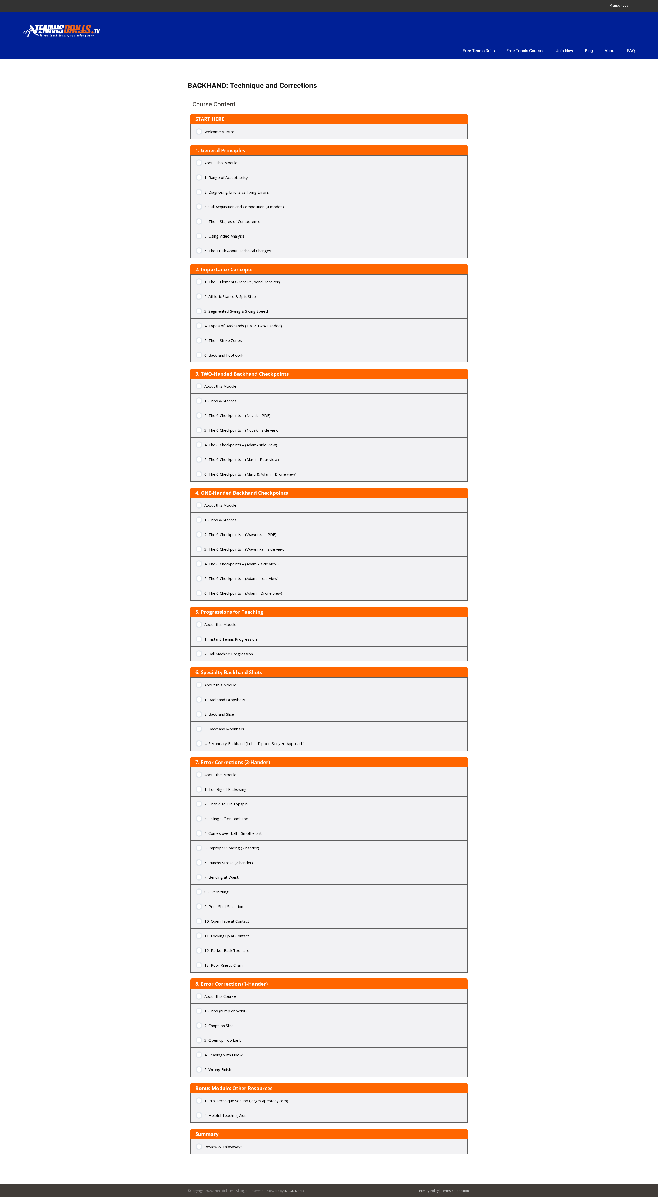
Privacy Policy (429, 1191)
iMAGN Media (294, 1191)
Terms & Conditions (455, 1191)
